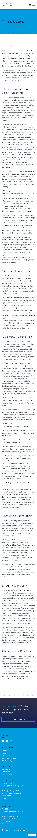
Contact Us (19, 719)
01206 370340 (8, 809)
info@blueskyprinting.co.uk (13, 786)
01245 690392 (8, 783)
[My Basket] (30, 5)
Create (32, 835)
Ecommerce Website (11, 830)
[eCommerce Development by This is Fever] (3, 830)
